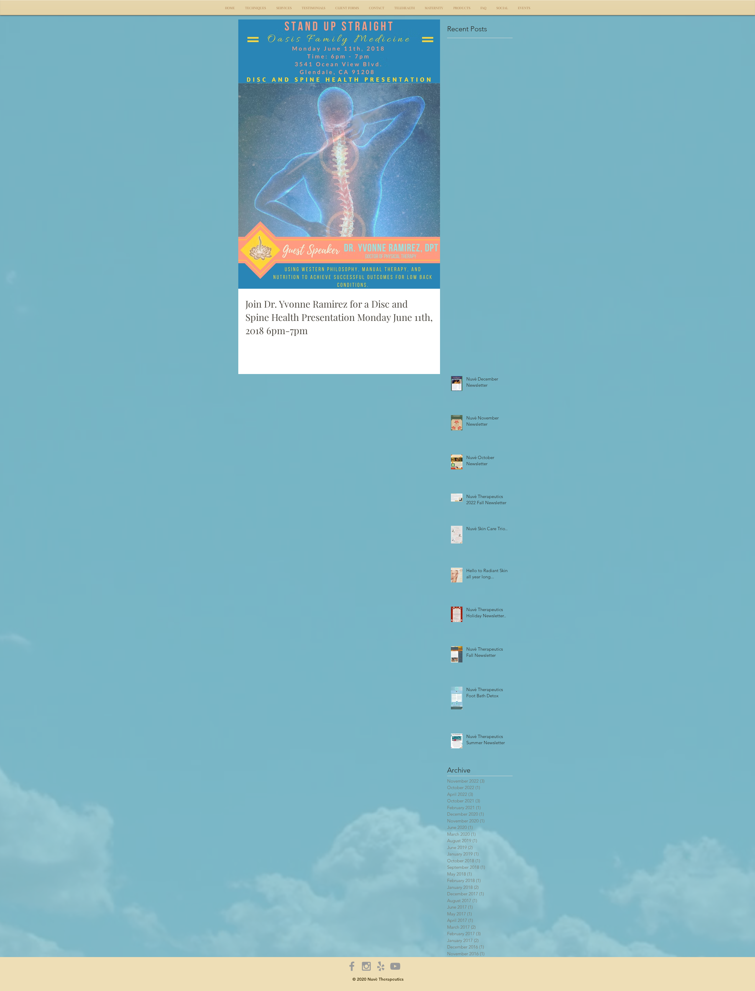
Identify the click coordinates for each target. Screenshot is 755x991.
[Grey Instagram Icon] (366, 966)
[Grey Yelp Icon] (381, 966)
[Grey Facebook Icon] (352, 966)
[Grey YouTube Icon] (395, 966)
